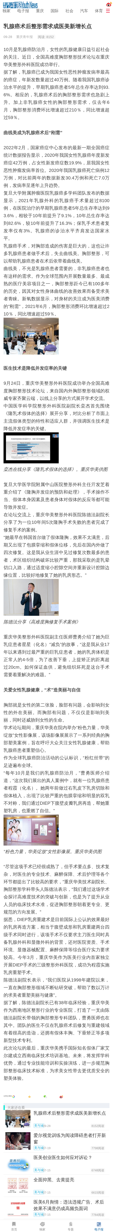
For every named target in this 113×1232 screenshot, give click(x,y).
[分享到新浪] (61, 1097)
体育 (99, 11)
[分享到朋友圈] (13, 1097)
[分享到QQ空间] (29, 1097)
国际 (55, 11)
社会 (69, 11)
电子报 (23, 11)
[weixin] (45, 1097)
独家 (6, 11)
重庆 (40, 11)
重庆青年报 (24, 37)
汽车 (84, 11)
